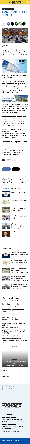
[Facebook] (8, 24)
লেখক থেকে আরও (16, 188)
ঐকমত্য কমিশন (8, 159)
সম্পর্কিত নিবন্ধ (6, 188)
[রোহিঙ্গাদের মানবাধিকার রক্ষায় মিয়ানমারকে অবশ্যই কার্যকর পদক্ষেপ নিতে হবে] (6, 226)
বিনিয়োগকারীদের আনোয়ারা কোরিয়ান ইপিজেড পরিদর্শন (7, 181)
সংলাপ (14, 159)
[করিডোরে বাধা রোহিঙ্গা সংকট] (6, 194)
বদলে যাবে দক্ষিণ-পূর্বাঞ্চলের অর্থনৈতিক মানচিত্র (19, 269)
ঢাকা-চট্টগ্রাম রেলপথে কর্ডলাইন (18, 200)
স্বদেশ (12, 9)
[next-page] (5, 240)
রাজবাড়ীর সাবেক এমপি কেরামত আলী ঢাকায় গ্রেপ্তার (22, 181)
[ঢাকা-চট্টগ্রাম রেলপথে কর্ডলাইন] (6, 202)
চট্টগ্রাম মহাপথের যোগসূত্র (9, 318)
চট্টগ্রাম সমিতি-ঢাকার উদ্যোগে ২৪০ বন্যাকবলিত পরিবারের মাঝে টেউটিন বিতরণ (14, 340)
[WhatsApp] (20, 24)
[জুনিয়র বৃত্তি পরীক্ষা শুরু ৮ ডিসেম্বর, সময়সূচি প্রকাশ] (6, 218)
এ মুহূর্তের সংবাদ (5, 9)
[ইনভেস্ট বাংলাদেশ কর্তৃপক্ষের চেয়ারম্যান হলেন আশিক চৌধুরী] (6, 234)
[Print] (16, 24)
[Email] (12, 24)
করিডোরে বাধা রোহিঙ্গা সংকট (18, 192)
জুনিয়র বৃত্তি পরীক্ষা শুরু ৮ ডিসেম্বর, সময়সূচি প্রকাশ (18, 277)
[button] (3, 2)
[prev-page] (3, 240)
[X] (24, 24)
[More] (22, 169)
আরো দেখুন (14, 346)
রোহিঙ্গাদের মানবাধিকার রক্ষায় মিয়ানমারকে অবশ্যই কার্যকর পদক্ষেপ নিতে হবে (18, 226)
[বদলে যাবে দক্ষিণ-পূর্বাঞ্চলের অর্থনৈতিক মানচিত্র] (6, 210)
